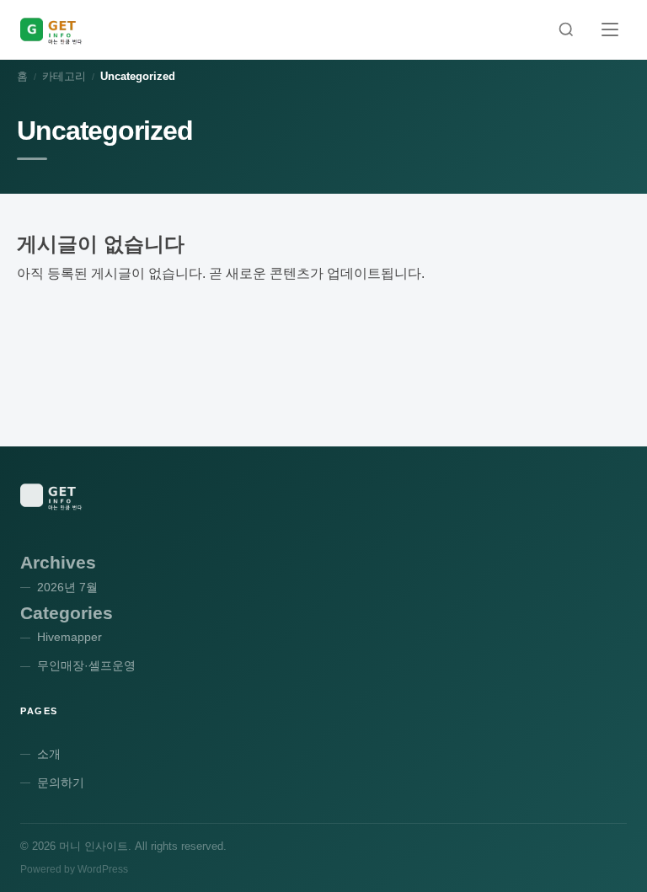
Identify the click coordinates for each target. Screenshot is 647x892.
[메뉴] (610, 29)
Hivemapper (69, 637)
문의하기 (60, 782)
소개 (49, 754)
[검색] (566, 29)
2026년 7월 (67, 587)
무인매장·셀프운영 (86, 665)
